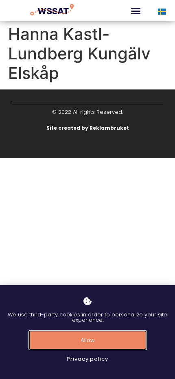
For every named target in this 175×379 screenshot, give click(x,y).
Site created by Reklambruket (87, 127)
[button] (136, 10)
